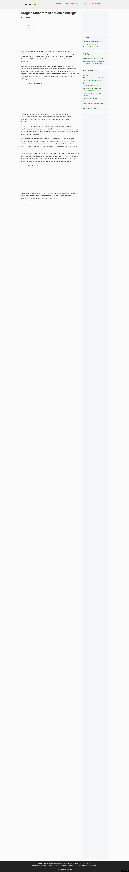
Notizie (58, 4)
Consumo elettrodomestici (91, 90)
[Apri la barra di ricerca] (106, 3)
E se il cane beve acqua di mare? (93, 58)
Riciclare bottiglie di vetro (90, 44)
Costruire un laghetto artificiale (92, 41)
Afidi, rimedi (86, 75)
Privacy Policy (68, 869)
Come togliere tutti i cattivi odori (92, 88)
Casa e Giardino (71, 4)
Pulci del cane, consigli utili (91, 98)
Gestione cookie (125, 870)
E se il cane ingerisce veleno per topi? (94, 61)
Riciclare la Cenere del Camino (92, 47)
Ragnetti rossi (87, 101)
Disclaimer (60, 869)
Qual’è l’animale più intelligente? (92, 63)
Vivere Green (96, 4)
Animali (84, 4)
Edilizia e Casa (27, 205)
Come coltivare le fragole (90, 85)
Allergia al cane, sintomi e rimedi (93, 78)
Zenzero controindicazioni (91, 108)
